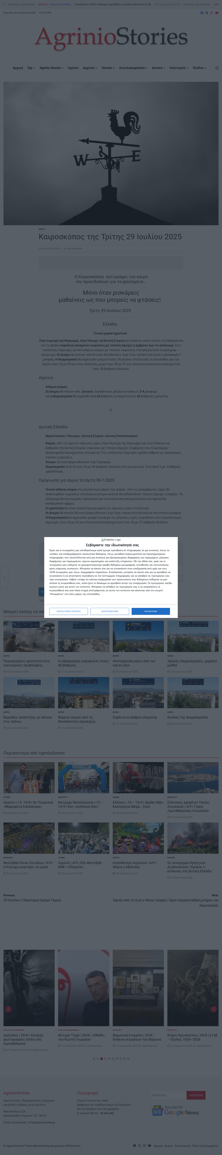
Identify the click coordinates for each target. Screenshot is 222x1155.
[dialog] (111, 577)
